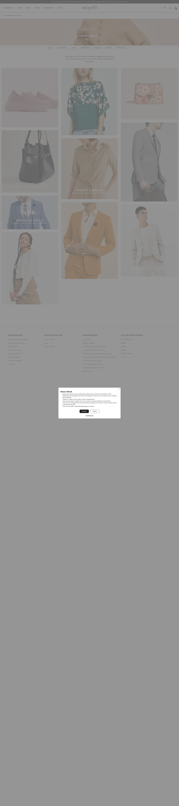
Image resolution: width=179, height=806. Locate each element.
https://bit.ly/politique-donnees (84, 406)
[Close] (119, 389)
